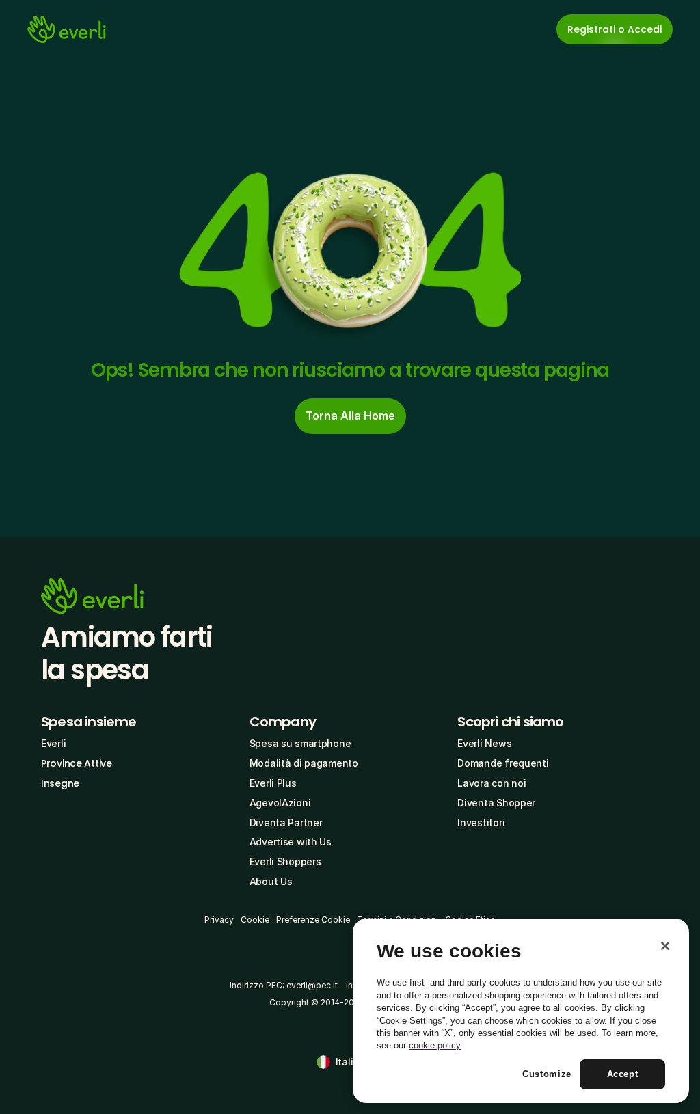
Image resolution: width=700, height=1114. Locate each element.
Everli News (484, 743)
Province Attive (76, 763)
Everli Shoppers (285, 861)
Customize (546, 1074)
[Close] (665, 946)
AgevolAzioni (280, 803)
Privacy (219, 919)
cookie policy (435, 1045)
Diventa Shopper (496, 803)
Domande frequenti (502, 763)
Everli (53, 743)
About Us (271, 881)
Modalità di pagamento (304, 763)
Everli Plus (273, 783)
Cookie (255, 919)
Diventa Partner (286, 822)
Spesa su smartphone (300, 743)
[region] (521, 1011)
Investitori (480, 822)
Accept (622, 1074)
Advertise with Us (291, 841)
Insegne (60, 783)
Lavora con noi (491, 783)
